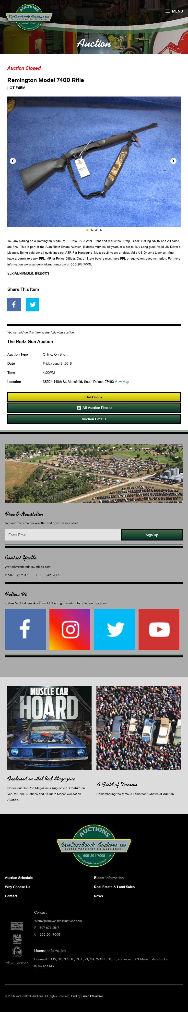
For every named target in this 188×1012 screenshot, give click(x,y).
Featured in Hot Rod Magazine (41, 778)
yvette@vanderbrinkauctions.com (27, 566)
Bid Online (94, 397)
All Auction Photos (94, 407)
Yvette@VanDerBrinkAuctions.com (58, 921)
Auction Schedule (19, 877)
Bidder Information (109, 877)
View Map (122, 381)
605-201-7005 (50, 575)
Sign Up (152, 535)
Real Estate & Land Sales (114, 887)
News (98, 896)
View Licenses (17, 962)
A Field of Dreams (116, 784)
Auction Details (94, 419)
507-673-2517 (18, 575)
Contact (11, 896)
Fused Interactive (92, 996)
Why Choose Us (17, 887)
